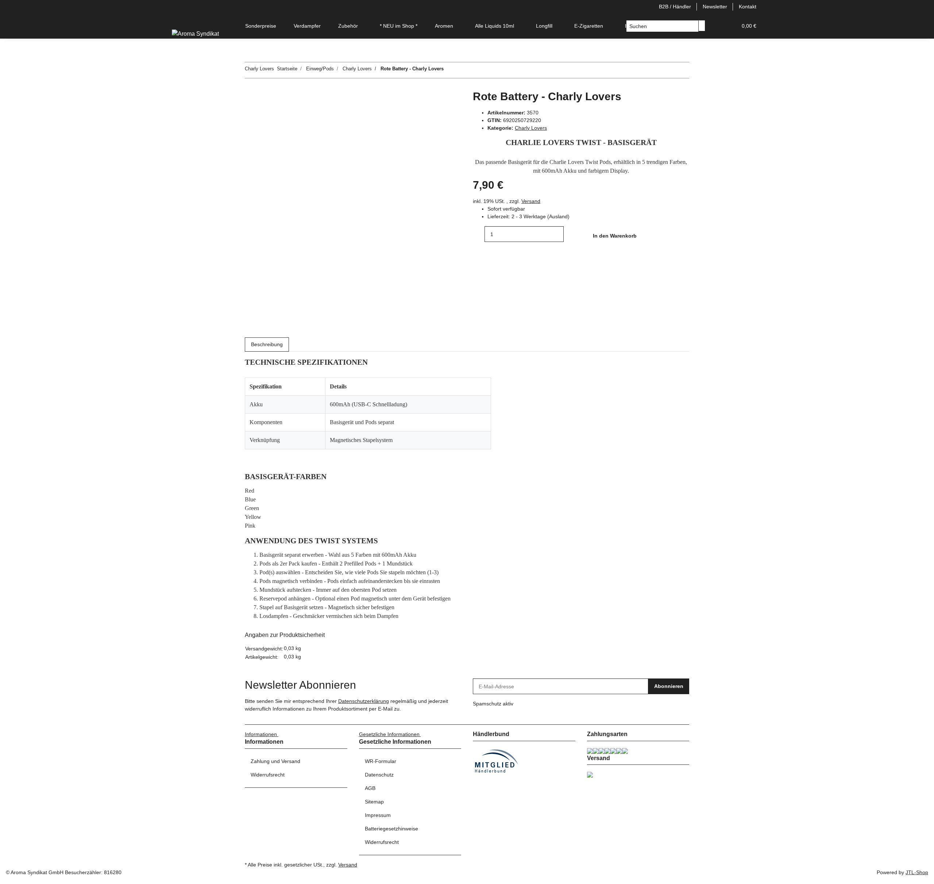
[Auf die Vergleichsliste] (250, 113)
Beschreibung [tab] (267, 344)
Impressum (378, 815)
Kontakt (747, 6)
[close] (250, 98)
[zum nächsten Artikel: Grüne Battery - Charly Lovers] (449, 70)
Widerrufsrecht (268, 775)
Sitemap (374, 802)
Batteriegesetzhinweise (391, 829)
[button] (717, 26)
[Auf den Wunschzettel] (264, 113)
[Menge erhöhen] (569, 234)
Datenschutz (379, 775)
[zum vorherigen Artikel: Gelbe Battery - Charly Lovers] (462, 70)
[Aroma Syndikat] (195, 34)
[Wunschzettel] (728, 26)
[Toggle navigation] (181, 19)
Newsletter (715, 6)
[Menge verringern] (479, 234)
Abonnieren (668, 686)
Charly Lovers (531, 128)
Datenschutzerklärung (363, 701)
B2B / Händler (675, 6)
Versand (530, 201)
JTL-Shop (917, 872)
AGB (370, 788)
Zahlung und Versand (275, 761)
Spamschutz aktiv (493, 704)
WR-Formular (380, 761)
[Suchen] (702, 25)
